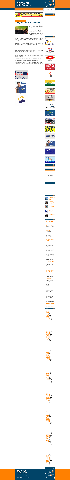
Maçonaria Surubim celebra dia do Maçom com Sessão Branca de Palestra (52, 215)
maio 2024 (47, 338)
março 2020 (47, 391)
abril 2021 (47, 377)
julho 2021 (47, 374)
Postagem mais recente (18, 110)
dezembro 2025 (48, 318)
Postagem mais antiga (39, 110)
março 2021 (47, 378)
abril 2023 (47, 352)
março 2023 (47, 353)
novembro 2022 (48, 357)
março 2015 (47, 454)
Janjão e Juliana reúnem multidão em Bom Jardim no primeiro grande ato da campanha (50, 250)
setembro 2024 (48, 334)
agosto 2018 (48, 411)
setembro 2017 (48, 422)
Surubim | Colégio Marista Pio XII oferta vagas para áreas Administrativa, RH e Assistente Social (52, 198)
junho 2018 (47, 413)
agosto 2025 (48, 322)
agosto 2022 (48, 360)
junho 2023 (47, 350)
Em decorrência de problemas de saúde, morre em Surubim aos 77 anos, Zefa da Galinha (52, 202)
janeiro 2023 (47, 355)
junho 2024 (47, 337)
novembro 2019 (48, 395)
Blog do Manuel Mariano (49, 271)
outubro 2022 (48, 358)
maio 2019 (47, 401)
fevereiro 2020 (48, 392)
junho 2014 (47, 463)
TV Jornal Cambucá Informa (50, 261)
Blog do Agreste (48, 244)
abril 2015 (47, 453)
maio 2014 (47, 464)
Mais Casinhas (48, 230)
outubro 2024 (48, 333)
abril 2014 (47, 465)
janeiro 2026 (47, 317)
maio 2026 (47, 313)
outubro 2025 (48, 320)
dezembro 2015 (48, 444)
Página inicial (29, 110)
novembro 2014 (48, 458)
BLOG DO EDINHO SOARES (49, 221)
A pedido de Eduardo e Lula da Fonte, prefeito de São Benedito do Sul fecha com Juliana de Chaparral (50, 223)
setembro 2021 (48, 372)
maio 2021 (47, 376)
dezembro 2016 (48, 432)
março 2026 (47, 315)
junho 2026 (47, 312)
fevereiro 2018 (48, 417)
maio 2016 (47, 439)
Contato (24, 8)
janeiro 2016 (47, 443)
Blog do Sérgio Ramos (49, 225)
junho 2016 (47, 438)
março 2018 (47, 416)
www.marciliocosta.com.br (50, 303)
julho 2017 (47, 424)
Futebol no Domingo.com (49, 289)
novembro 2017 (48, 420)
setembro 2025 (48, 321)
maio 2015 (47, 452)
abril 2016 (47, 440)
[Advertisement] (51, 32)
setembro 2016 (48, 435)
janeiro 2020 (47, 393)
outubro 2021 (48, 371)
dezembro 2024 (48, 331)
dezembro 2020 (48, 381)
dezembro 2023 (48, 343)
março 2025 (47, 328)
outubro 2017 (48, 421)
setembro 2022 (48, 359)
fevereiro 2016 (48, 442)
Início (17, 8)
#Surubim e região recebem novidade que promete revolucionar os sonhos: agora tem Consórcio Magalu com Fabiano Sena (50, 264)
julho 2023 (47, 349)
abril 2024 (47, 339)
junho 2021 (47, 375)
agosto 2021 (48, 373)
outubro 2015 (48, 446)
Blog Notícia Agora (49, 274)
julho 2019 (47, 399)
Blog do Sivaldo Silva (49, 248)
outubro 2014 (48, 459)
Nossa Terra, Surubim (49, 269)
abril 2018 (47, 415)
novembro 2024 (48, 332)
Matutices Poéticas (49, 293)
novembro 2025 (48, 319)
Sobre (20, 8)
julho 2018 (47, 412)
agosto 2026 (48, 310)
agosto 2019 (48, 398)
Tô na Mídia (48, 287)
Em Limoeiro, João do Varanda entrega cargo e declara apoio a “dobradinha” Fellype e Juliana (50, 246)
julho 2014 (47, 462)
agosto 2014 (48, 461)
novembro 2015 (48, 445)
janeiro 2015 (47, 456)
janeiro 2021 (47, 380)
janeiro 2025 (47, 330)
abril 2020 (47, 390)
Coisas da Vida (48, 240)
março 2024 (47, 340)
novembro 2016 (48, 433)
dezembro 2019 (48, 394)
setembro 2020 (48, 384)
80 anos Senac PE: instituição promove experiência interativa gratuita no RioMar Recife (49, 242)
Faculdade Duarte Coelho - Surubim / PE (50, 305)
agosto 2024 (48, 335)
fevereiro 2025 (48, 329)
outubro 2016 (48, 434)
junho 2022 (47, 362)
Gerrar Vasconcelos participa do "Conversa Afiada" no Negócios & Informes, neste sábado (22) (51, 211)
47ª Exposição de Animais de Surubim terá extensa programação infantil (52, 206)
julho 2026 (47, 311)
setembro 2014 (48, 460)
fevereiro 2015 (48, 455)
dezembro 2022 (48, 356)
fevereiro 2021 (48, 379)
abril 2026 (47, 314)
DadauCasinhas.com (49, 278)
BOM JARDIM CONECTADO (50, 267)
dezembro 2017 (48, 419)
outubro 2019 (48, 396)
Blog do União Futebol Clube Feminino (50, 283)
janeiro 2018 (47, 418)
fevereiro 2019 (48, 404)
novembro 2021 (48, 370)
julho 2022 (47, 361)
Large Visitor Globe (50, 180)
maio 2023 (47, 351)
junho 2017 (47, 425)
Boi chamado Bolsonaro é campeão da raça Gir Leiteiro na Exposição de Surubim (50, 232)
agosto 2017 (48, 423)
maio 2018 (47, 414)
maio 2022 (47, 363)
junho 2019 (47, 400)
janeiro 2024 (47, 342)
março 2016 (47, 441)
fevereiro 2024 (48, 341)
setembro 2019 (48, 397)
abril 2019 (47, 402)
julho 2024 (47, 336)
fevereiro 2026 (48, 316)
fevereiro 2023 (48, 354)
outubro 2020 (48, 383)
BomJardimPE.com (48, 234)
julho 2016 (47, 437)
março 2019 (47, 403)
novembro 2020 (48, 382)
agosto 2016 (48, 436)
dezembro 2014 (48, 457)
